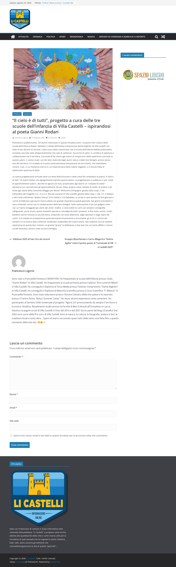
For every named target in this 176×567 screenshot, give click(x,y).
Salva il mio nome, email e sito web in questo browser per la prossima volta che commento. (60, 435)
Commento (16, 356)
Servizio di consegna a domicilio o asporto (122, 36)
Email (13, 407)
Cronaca (37, 36)
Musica (91, 36)
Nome (14, 394)
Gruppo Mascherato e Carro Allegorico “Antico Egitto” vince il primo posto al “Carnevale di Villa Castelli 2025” (89, 243)
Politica (50, 36)
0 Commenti (52, 138)
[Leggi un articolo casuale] (163, 36)
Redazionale (76, 36)
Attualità (23, 36)
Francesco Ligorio (21, 138)
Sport (62, 36)
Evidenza (27, 114)
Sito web (14, 420)
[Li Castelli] (13, 36)
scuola (63, 138)
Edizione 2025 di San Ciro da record (31, 239)
